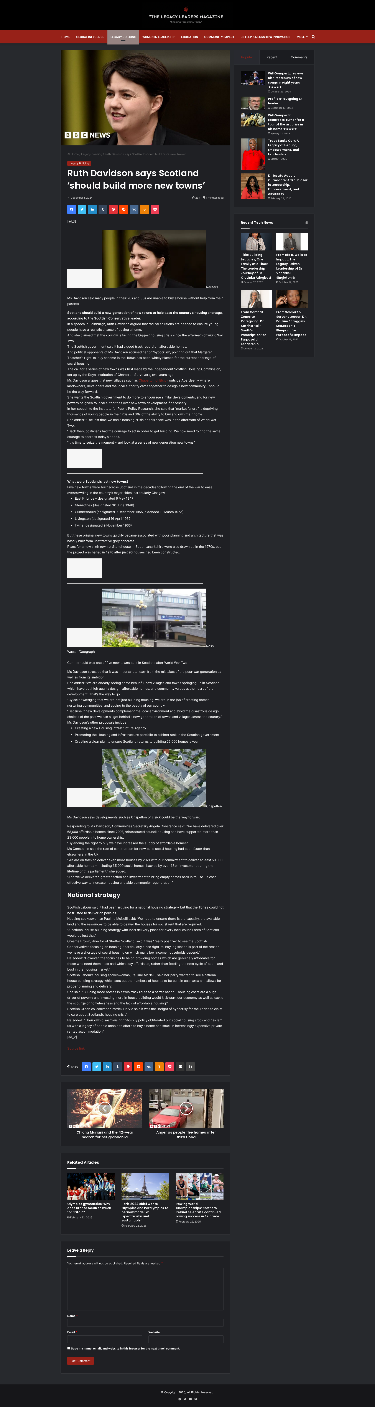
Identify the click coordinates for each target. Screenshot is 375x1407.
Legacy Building (123, 37)
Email (72, 1332)
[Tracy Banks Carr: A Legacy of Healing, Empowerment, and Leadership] (253, 154)
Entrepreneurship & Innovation (266, 37)
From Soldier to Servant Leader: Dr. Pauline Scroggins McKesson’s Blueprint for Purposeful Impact (291, 323)
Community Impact (219, 37)
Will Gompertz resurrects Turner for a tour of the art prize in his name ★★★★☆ (286, 122)
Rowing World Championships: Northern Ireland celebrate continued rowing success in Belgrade (198, 1210)
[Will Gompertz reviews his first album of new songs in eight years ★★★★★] (253, 78)
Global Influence (90, 37)
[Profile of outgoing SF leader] (253, 103)
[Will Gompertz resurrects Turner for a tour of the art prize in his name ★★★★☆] (253, 120)
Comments (299, 57)
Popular (247, 57)
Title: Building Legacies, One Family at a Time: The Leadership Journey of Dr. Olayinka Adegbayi (256, 266)
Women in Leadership (158, 37)
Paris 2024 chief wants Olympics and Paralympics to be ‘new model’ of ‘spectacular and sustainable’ (145, 1212)
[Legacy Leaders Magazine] (187, 15)
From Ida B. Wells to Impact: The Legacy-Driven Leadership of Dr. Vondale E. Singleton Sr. (291, 266)
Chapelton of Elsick (153, 380)
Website (154, 1332)
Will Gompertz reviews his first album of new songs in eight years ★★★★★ (286, 80)
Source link (76, 1048)
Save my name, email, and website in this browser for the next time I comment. (125, 1348)
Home (65, 37)
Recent (271, 57)
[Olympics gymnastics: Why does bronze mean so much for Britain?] (91, 1186)
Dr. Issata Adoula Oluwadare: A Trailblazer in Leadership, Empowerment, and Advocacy (288, 184)
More (301, 37)
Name (72, 1316)
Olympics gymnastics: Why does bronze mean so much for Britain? (89, 1208)
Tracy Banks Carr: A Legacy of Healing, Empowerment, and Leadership (283, 147)
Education (189, 37)
